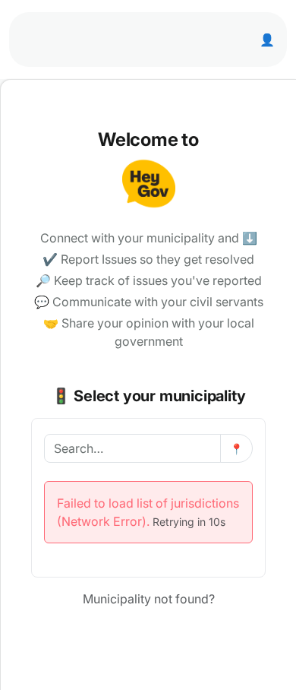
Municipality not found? (149, 598)
